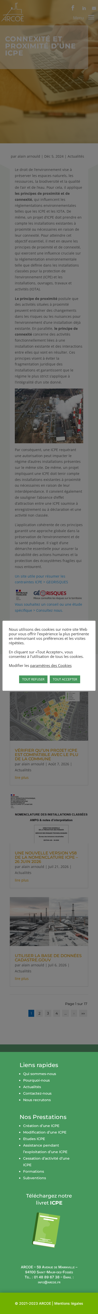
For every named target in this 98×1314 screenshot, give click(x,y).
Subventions (34, 1178)
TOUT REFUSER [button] (33, 679)
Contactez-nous (37, 1093)
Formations (33, 1171)
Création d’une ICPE (41, 1125)
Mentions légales (68, 1303)
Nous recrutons (37, 1100)
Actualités (32, 1087)
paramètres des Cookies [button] (51, 665)
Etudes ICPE (34, 1139)
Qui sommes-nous (39, 1074)
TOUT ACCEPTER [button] (65, 679)
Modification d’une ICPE (44, 1132)
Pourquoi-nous (36, 1080)
